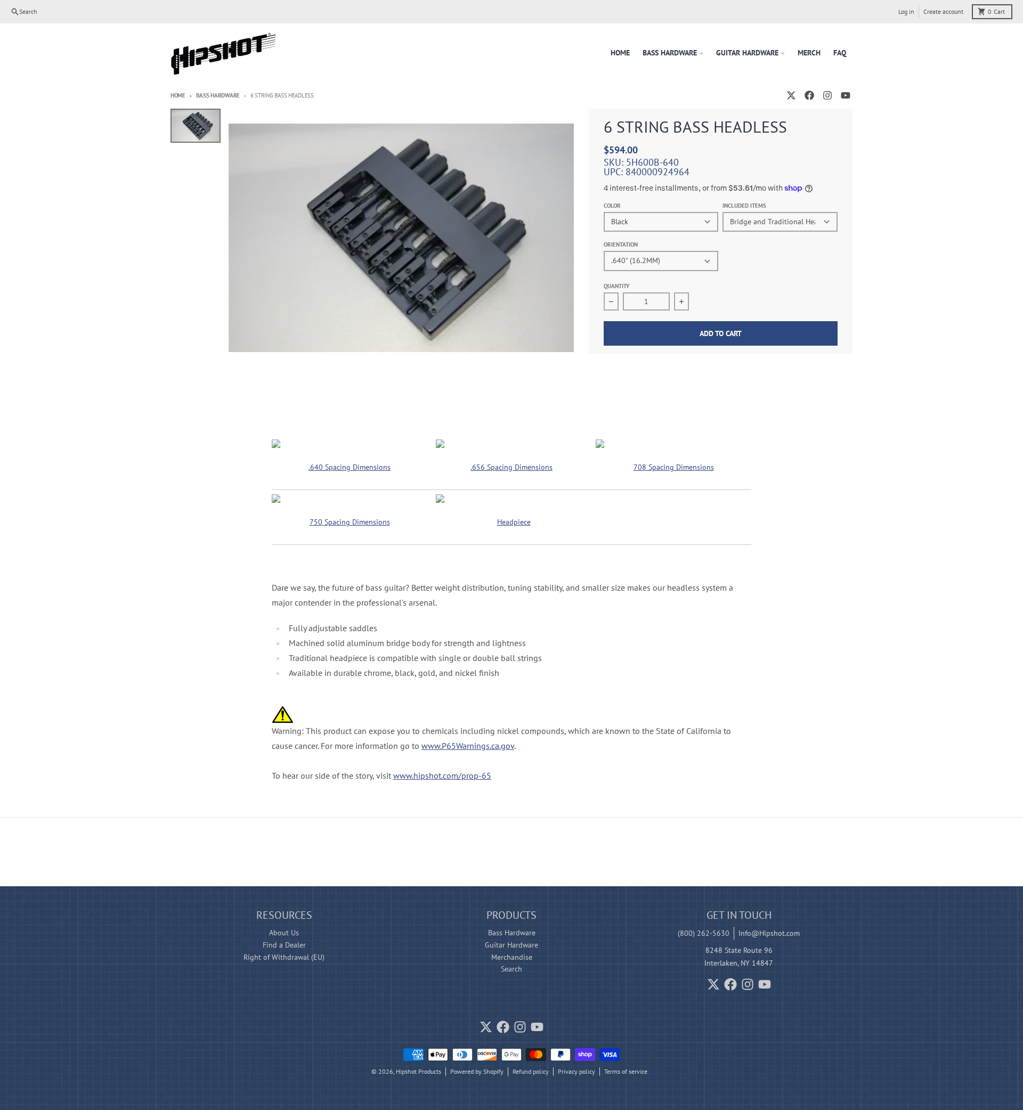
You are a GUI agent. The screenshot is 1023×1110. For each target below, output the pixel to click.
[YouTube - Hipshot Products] (845, 95)
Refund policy (531, 1071)
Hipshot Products (418, 1071)
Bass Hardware (218, 95)
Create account (943, 11)
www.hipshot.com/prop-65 (442, 775)
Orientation (621, 244)
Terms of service (625, 1071)
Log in (906, 11)
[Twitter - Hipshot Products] (791, 95)
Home (177, 95)
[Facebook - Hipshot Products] (809, 95)
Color (612, 205)
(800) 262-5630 (703, 933)
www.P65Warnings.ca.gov (467, 745)
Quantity (617, 286)
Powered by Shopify (477, 1071)
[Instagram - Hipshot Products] (827, 95)
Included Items (744, 205)
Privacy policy (576, 1071)
